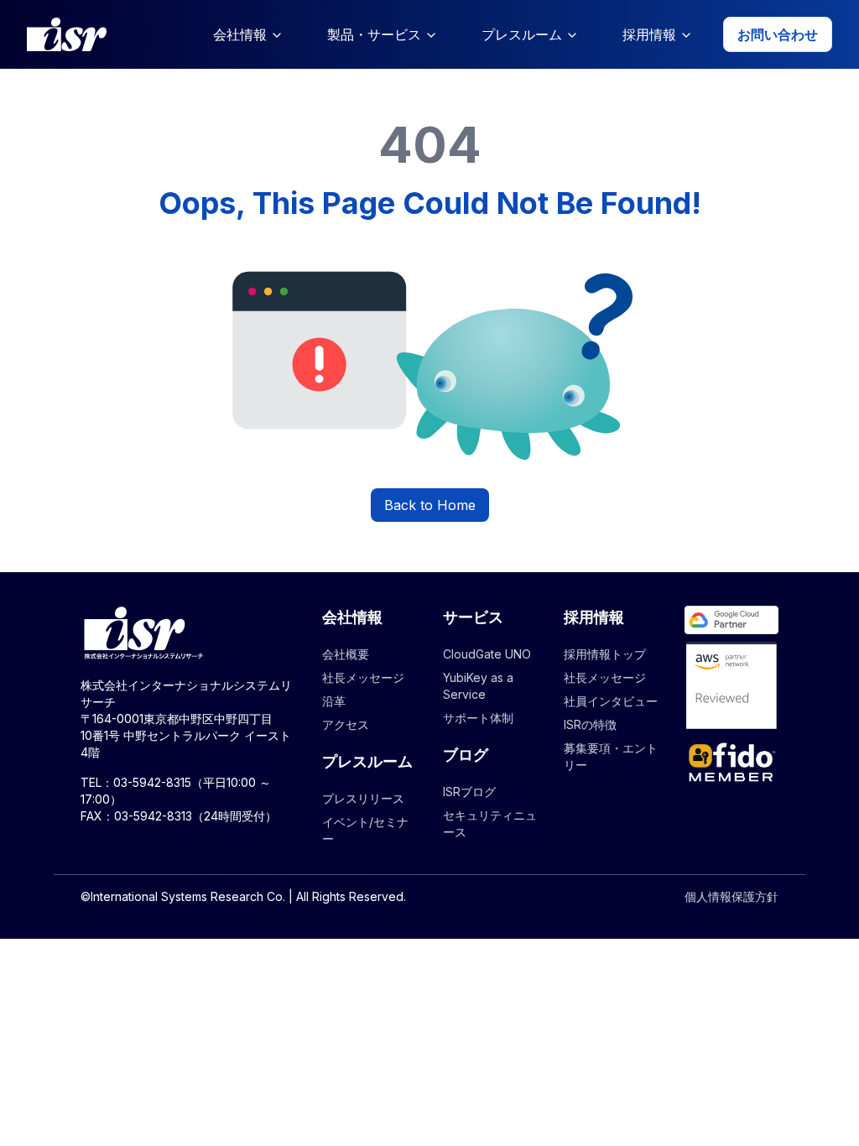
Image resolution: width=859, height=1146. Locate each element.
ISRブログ (469, 791)
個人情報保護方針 (731, 896)
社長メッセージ (363, 677)
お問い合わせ (777, 34)
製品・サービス (374, 34)
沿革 (334, 701)
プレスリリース (363, 798)
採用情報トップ (605, 654)
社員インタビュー (611, 701)
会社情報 (240, 34)
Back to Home (430, 505)
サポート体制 (478, 718)
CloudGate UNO (487, 654)
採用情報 (649, 34)
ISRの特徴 (590, 724)
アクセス (345, 724)
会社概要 (345, 654)
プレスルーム (522, 34)
